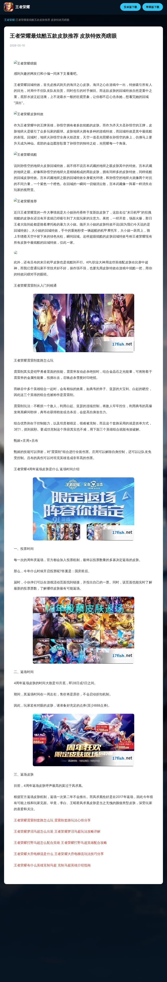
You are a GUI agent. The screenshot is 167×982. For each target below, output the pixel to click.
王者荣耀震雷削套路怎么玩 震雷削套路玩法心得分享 (52, 820)
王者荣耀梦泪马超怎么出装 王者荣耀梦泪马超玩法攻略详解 (57, 831)
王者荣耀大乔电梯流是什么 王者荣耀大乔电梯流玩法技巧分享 (59, 854)
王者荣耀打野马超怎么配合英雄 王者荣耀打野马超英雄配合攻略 (60, 843)
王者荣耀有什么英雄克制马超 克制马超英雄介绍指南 (52, 865)
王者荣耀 (9, 19)
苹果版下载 (152, 7)
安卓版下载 (130, 7)
